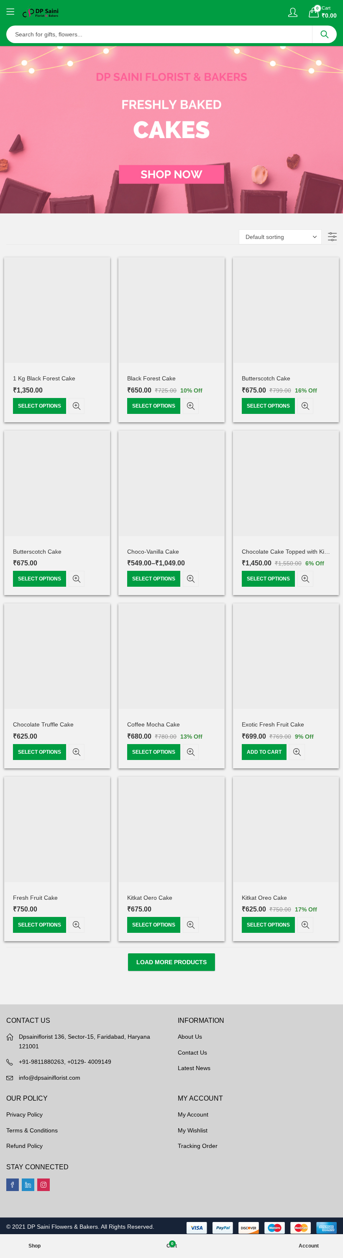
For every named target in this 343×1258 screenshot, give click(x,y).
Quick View (76, 406)
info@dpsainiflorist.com (49, 1077)
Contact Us (192, 1052)
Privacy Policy (24, 1114)
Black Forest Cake (151, 378)
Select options (39, 406)
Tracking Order (198, 1145)
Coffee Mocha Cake (153, 724)
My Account (193, 1114)
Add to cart (264, 752)
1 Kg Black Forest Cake (44, 378)
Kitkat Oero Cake (149, 897)
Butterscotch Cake (266, 378)
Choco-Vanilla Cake (153, 551)
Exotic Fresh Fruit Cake (273, 724)
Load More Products (171, 962)
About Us (190, 1036)
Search (324, 34)
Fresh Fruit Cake (35, 897)
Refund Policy (24, 1145)
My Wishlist (192, 1130)
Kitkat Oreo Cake (264, 897)
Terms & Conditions (32, 1130)
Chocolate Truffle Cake (43, 724)
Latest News (194, 1068)
